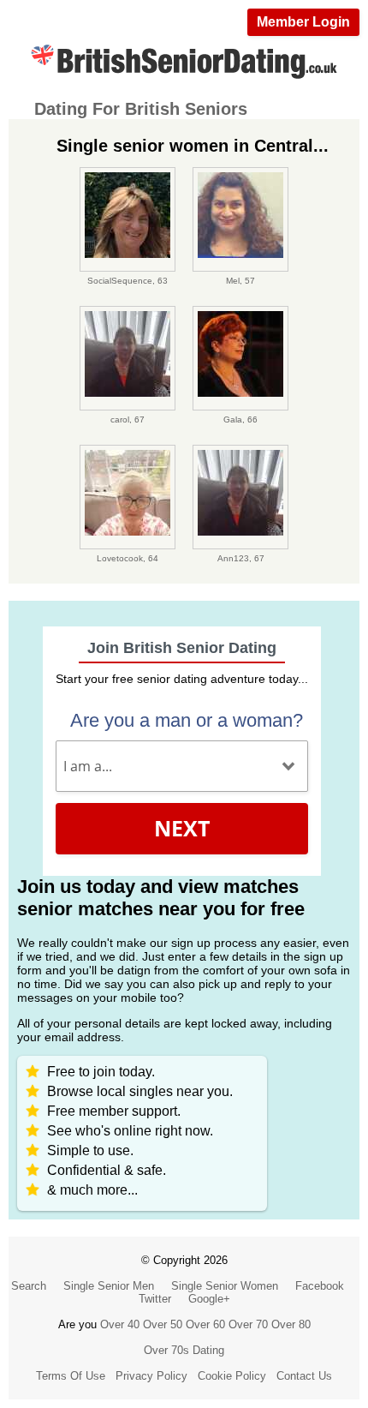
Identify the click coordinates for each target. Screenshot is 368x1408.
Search (28, 1285)
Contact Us (304, 1375)
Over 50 (162, 1324)
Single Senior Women (224, 1285)
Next (182, 827)
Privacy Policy (151, 1375)
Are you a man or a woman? (186, 720)
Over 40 (119, 1324)
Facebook (319, 1285)
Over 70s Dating (184, 1350)
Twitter (155, 1298)
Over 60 (205, 1324)
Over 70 (248, 1324)
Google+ (209, 1298)
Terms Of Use (70, 1375)
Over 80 (291, 1324)
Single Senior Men (108, 1285)
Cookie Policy (232, 1375)
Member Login (303, 22)
